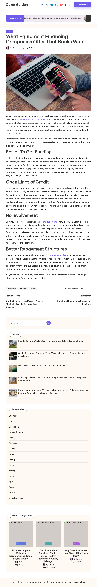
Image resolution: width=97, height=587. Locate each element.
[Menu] (36, 5)
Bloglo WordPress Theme (74, 582)
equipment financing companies (30, 119)
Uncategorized (16, 498)
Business (13, 416)
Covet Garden (17, 4)
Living (12, 459)
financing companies (56, 255)
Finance (23, 288)
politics (12, 476)
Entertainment (16, 432)
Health (12, 448)
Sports (12, 481)
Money (9, 31)
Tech (11, 487)
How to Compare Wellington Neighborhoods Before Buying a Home (21, 554)
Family (12, 437)
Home (12, 454)
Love (11, 465)
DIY (10, 421)
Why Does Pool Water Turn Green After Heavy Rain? (76, 553)
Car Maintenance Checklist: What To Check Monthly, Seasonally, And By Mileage (48, 556)
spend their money (49, 222)
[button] (82, 4)
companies (12, 288)
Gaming (13, 443)
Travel (12, 492)
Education (14, 427)
